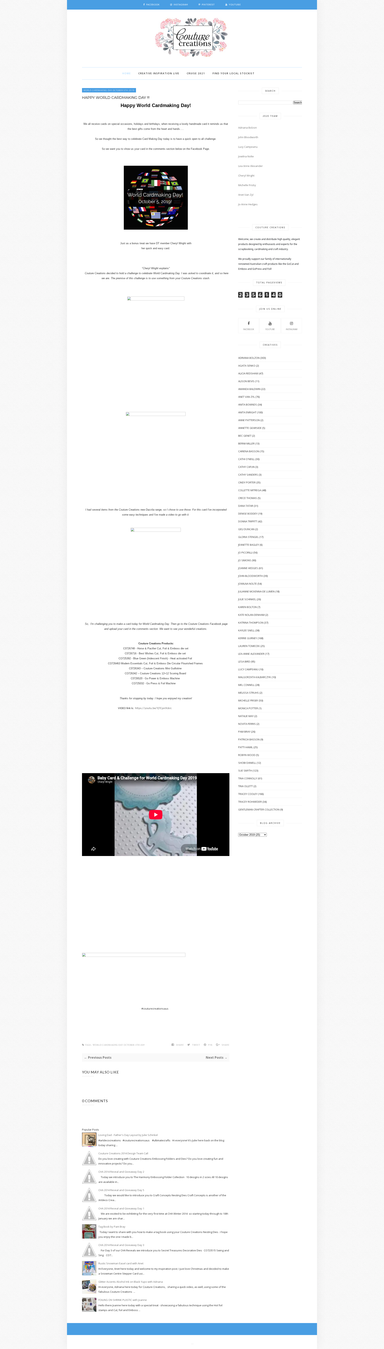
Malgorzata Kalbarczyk (254, 677)
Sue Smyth (245, 770)
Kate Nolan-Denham (251, 615)
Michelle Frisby (247, 185)
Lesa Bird (244, 661)
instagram (291, 329)
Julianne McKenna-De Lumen (256, 591)
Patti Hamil (245, 747)
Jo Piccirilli (245, 552)
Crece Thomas (247, 498)
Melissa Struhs (248, 692)
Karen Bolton (247, 607)
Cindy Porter (247, 482)
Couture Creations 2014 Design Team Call (123, 1153)
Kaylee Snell (246, 630)
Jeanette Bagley (248, 545)
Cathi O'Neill (246, 459)
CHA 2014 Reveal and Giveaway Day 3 (121, 1245)
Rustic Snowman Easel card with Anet (120, 1263)
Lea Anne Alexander (250, 166)
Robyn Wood (246, 755)
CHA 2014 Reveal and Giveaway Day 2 (121, 1171)
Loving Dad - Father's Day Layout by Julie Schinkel (128, 1135)
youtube (270, 329)
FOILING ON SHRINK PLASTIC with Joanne (122, 1300)
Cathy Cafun (246, 467)
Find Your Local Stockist (234, 73)
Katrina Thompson (250, 622)
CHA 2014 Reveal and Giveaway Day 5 (121, 1190)
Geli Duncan (246, 529)
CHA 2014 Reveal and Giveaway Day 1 (121, 1208)
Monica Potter (248, 708)
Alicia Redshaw (248, 373)
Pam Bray (244, 731)
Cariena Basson (248, 451)
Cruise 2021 (196, 73)
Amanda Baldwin (249, 389)
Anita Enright (247, 412)
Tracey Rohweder (250, 801)
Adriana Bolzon (247, 127)
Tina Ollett (245, 786)
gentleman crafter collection (258, 809)
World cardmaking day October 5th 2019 (109, 90)
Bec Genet (244, 435)
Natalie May (246, 716)
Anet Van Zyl (245, 194)
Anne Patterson (249, 420)
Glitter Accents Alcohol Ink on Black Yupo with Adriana (130, 1282)
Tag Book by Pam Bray (111, 1226)
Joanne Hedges (248, 568)
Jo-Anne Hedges (248, 204)
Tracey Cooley (247, 794)
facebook (248, 329)
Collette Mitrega (249, 490)
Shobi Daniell (247, 763)
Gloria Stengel (248, 537)
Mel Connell (246, 685)
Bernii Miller (246, 443)
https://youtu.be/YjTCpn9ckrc (153, 708)
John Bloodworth (248, 137)
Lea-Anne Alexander (251, 654)
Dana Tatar (245, 506)
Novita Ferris (247, 724)
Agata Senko (246, 365)
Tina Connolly (247, 778)
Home (126, 73)
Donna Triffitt (247, 521)
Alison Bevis (246, 381)
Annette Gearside (250, 428)
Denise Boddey (247, 513)
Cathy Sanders (248, 474)
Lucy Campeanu (248, 147)
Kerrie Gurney (247, 638)
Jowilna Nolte (246, 156)
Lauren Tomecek (249, 646)
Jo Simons (244, 560)
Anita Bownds (247, 404)
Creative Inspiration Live (158, 73)
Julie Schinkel (247, 599)
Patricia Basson (249, 739)
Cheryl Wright (246, 175)
